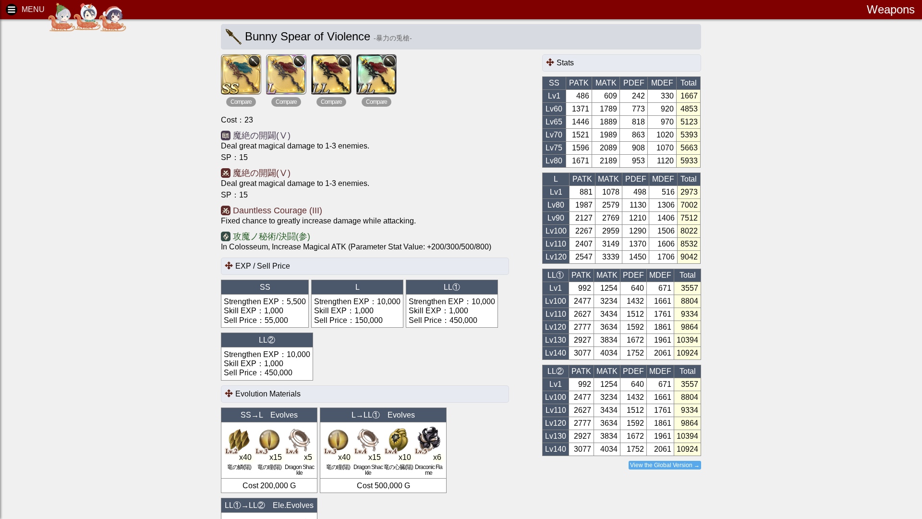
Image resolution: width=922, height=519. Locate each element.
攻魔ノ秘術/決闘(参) (271, 236)
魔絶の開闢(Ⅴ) (262, 135)
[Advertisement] (82, 173)
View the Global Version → (665, 465)
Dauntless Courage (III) (277, 210)
